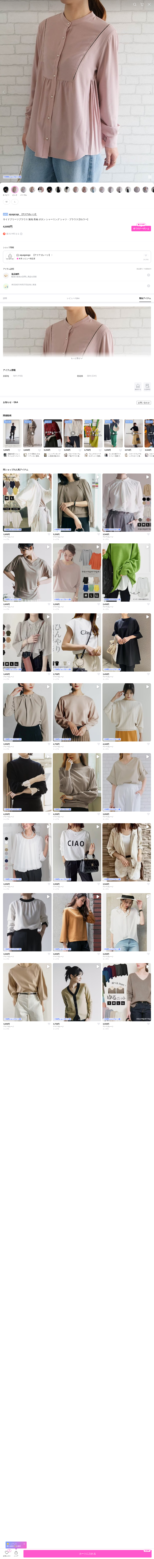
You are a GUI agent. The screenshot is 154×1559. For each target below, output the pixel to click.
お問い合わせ (144, 403)
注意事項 (147, 389)
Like (19, 450)
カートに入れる (114, 1552)
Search (134, 4)
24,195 (145, 260)
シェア (16, 1556)
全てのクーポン (140, 228)
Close (149, 4)
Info (148, 275)
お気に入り (7, 1553)
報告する (138, 389)
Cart (142, 4)
